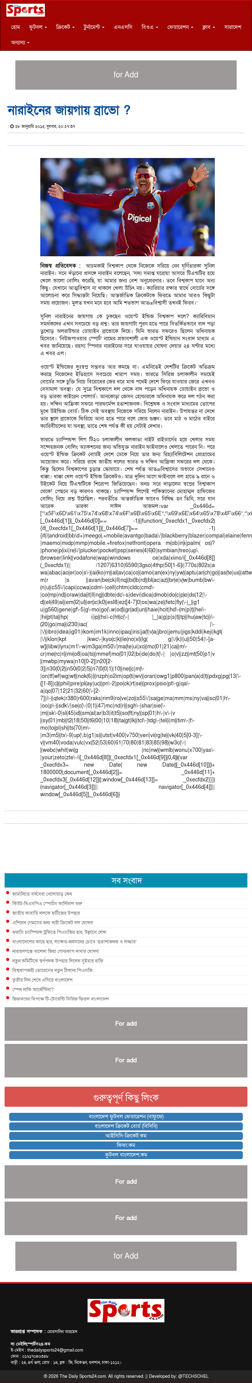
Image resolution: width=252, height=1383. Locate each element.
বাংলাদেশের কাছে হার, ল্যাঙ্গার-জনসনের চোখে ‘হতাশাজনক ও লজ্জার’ (74, 942)
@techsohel (193, 1376)
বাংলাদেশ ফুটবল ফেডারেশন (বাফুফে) (126, 1116)
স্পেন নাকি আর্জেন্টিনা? (33, 989)
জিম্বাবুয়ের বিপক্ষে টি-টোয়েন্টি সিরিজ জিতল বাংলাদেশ (60, 999)
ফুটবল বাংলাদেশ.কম (126, 1154)
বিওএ (148, 27)
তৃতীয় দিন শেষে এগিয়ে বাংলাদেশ (42, 980)
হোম (15, 27)
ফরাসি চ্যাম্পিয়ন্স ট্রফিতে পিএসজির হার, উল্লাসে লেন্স (59, 932)
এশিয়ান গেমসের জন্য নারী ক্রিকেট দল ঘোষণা (52, 922)
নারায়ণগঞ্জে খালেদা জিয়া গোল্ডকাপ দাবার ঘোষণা (55, 951)
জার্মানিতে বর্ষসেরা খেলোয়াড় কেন (42, 894)
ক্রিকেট (64, 27)
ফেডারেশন (178, 27)
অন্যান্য (18, 42)
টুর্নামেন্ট (92, 27)
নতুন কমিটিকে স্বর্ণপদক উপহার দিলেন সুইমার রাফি (57, 961)
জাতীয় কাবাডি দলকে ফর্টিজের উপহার (46, 913)
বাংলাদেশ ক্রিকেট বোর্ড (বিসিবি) (126, 1126)
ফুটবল (36, 27)
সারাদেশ (232, 27)
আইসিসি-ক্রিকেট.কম (126, 1135)
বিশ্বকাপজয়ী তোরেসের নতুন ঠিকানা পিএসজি (52, 970)
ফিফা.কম (126, 1145)
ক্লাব (207, 27)
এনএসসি (123, 27)
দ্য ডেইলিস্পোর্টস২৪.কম (30, 1344)
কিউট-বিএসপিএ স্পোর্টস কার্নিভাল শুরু (47, 903)
